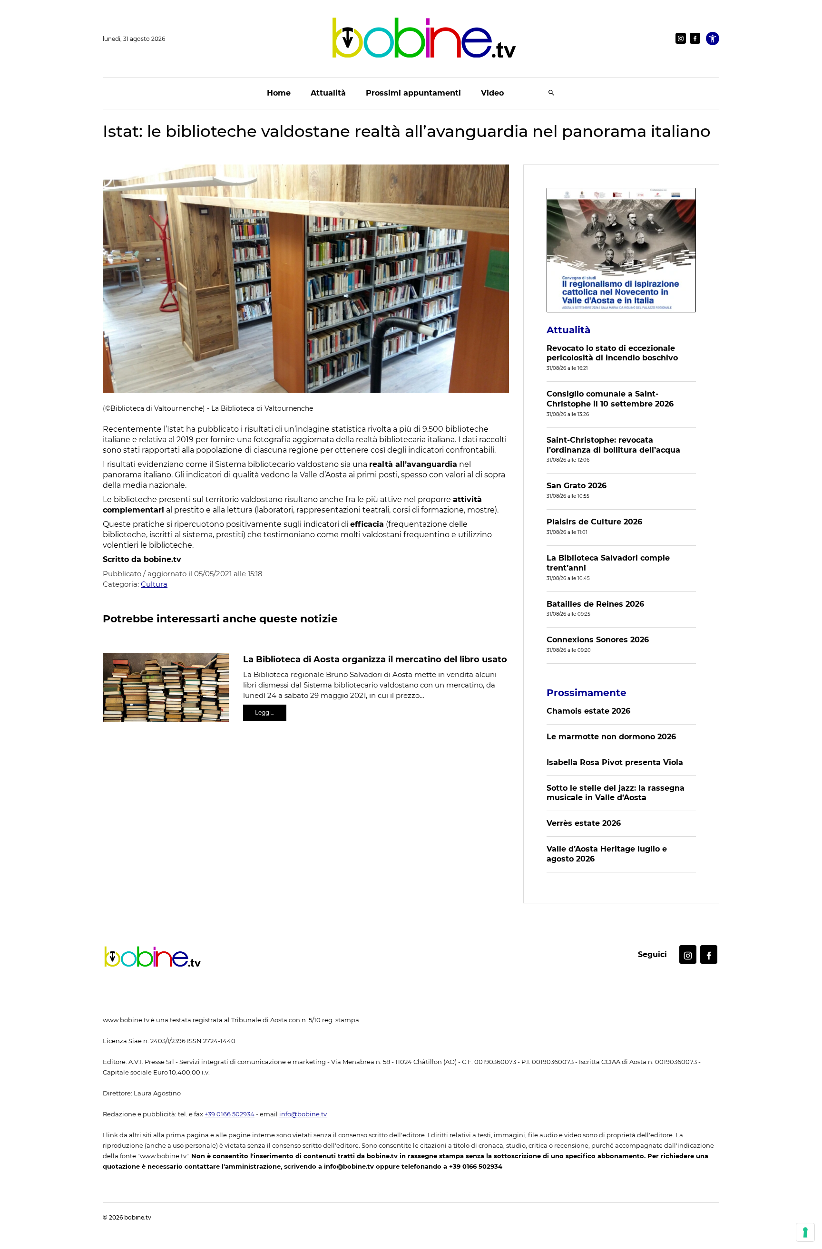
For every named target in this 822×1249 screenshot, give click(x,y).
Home (279, 92)
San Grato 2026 (577, 485)
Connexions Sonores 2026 (598, 639)
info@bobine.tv (303, 1114)
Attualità (328, 92)
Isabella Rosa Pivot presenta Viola (615, 762)
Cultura (154, 584)
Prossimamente (586, 692)
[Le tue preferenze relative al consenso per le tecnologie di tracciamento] (805, 1232)
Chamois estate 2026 (588, 711)
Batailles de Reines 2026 (595, 604)
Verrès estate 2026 (584, 823)
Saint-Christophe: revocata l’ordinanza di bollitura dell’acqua (613, 445)
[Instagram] (680, 38)
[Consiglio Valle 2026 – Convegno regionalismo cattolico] (621, 250)
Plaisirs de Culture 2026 (594, 521)
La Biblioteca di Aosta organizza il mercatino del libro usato (375, 659)
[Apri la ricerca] (551, 93)
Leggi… (264, 712)
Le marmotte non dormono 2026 (611, 736)
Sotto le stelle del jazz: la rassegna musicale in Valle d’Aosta (616, 793)
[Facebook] (695, 38)
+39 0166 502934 (229, 1114)
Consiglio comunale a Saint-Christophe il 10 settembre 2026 (610, 398)
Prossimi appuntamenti (413, 92)
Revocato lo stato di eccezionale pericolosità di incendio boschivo (612, 353)
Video (492, 92)
